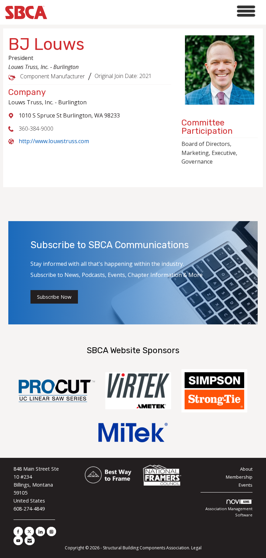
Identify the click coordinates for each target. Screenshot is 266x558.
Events (245, 485)
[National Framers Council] (162, 475)
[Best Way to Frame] (109, 475)
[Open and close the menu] (153, 11)
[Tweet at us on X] (29, 531)
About (246, 469)
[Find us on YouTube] (18, 540)
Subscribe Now (54, 297)
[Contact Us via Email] (30, 540)
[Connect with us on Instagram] (51, 531)
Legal (196, 548)
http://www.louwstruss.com (54, 141)
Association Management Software (228, 511)
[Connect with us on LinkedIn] (40, 531)
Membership (239, 477)
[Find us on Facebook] (18, 531)
